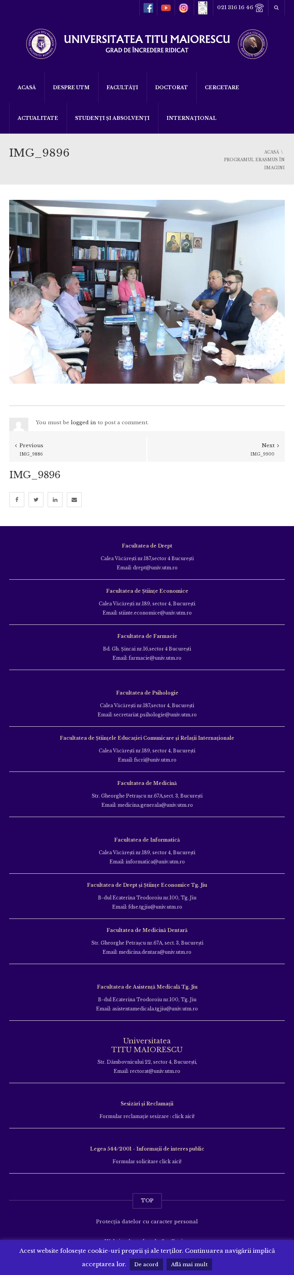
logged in (83, 422)
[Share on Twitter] (36, 499)
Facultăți (122, 87)
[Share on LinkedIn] (55, 499)
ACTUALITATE (38, 118)
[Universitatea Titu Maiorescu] (147, 43)
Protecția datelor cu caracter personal (147, 1221)
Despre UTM (71, 87)
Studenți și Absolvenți (112, 118)
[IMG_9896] (147, 291)
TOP (147, 1200)
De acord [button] (146, 1264)
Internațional (192, 118)
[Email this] (74, 499)
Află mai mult (189, 1264)
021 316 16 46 (236, 7)
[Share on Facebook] (16, 499)
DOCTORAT (171, 87)
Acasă (27, 87)
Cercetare (222, 87)
